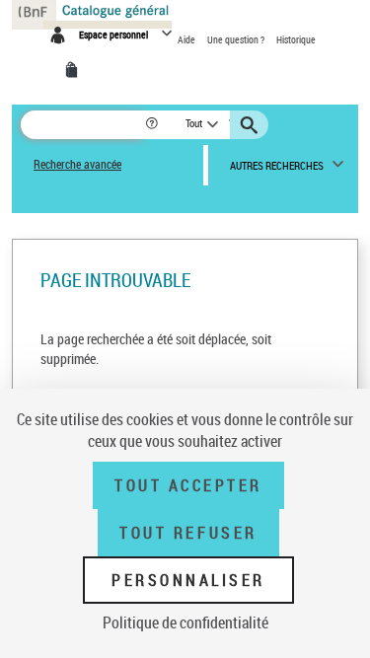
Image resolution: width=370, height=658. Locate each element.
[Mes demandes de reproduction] (75, 70)
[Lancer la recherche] (251, 125)
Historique (296, 39)
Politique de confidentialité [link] (185, 622)
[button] (153, 124)
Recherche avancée (77, 164)
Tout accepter (188, 485)
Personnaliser (188, 580)
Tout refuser (188, 533)
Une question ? (236, 39)
